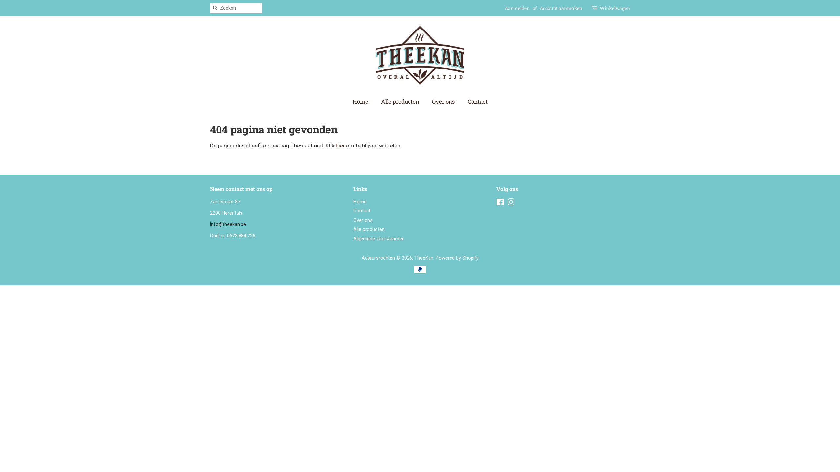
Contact (478, 101)
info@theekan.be (228, 224)
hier (340, 145)
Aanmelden (517, 8)
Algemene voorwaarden (379, 239)
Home (360, 101)
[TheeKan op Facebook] (500, 203)
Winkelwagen (615, 8)
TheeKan (423, 258)
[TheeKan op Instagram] (510, 203)
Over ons (443, 101)
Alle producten (400, 101)
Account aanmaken (561, 8)
